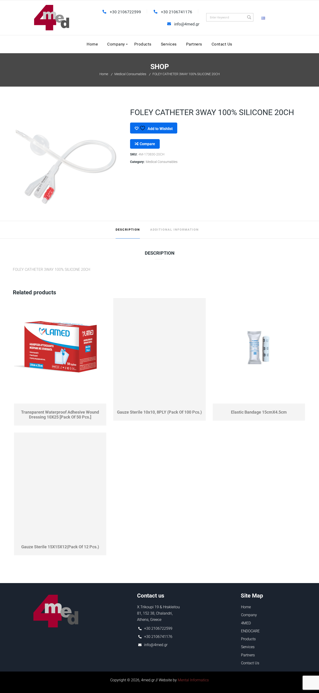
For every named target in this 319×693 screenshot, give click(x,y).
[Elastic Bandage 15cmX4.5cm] (259, 351)
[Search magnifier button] (249, 17)
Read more (83, 400)
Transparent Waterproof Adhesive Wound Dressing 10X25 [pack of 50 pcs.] (60, 414)
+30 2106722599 (158, 628)
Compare (147, 144)
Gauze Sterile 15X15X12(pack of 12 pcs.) (60, 546)
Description (128, 229)
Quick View (37, 400)
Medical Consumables (130, 74)
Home (103, 74)
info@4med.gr (155, 645)
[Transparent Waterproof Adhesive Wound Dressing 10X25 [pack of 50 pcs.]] (60, 351)
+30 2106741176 (158, 636)
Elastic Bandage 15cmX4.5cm (259, 412)
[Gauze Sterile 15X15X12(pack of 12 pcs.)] (60, 485)
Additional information (174, 229)
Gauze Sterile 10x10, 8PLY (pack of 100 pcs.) (159, 412)
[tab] (128, 230)
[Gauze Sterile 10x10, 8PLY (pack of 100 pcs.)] (159, 351)
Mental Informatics (193, 680)
